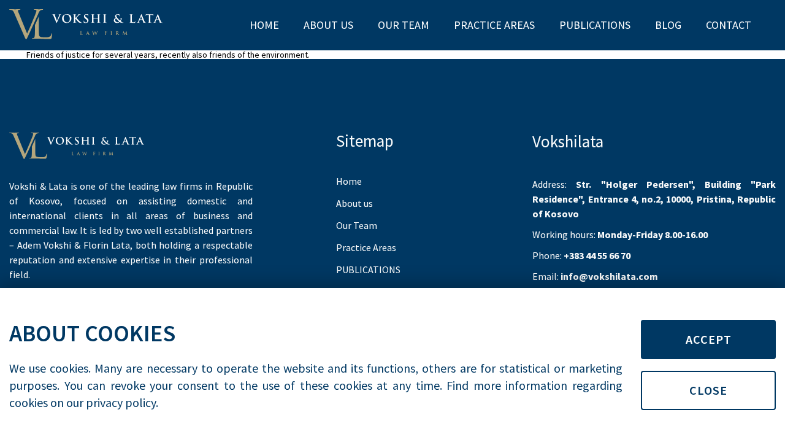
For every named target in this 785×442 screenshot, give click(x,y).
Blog (668, 25)
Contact (728, 25)
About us (328, 25)
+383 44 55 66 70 (597, 255)
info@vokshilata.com (609, 276)
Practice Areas (494, 25)
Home (264, 25)
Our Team (403, 25)
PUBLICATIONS (594, 25)
